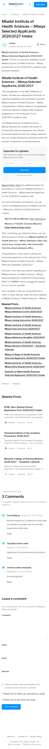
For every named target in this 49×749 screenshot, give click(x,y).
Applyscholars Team (11, 185)
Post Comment (11, 707)
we (32, 282)
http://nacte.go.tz (38, 219)
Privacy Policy (36, 737)
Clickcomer (36, 744)
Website (5, 671)
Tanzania (15, 14)
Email (4, 658)
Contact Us (22, 737)
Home (4, 14)
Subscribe (40, 5)
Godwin (12, 43)
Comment (6, 615)
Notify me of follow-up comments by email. (24, 694)
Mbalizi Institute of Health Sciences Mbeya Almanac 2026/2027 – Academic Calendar (25, 346)
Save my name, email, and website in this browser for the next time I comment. (22, 686)
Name (5, 645)
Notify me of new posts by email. (19, 700)
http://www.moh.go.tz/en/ (18, 227)
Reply (9, 534)
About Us (11, 737)
